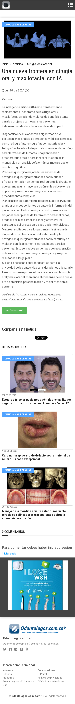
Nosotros (8, 677)
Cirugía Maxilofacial (17, 24)
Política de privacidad (50, 677)
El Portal (42, 674)
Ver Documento (14, 310)
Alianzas (8, 670)
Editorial (7, 674)
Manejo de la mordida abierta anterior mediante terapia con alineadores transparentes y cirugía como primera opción (34, 515)
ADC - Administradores (51, 681)
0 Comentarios (13, 532)
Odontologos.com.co (24, 695)
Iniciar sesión (10, 553)
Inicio (5, 64)
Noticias (18, 64)
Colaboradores (46, 670)
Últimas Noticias (15, 347)
